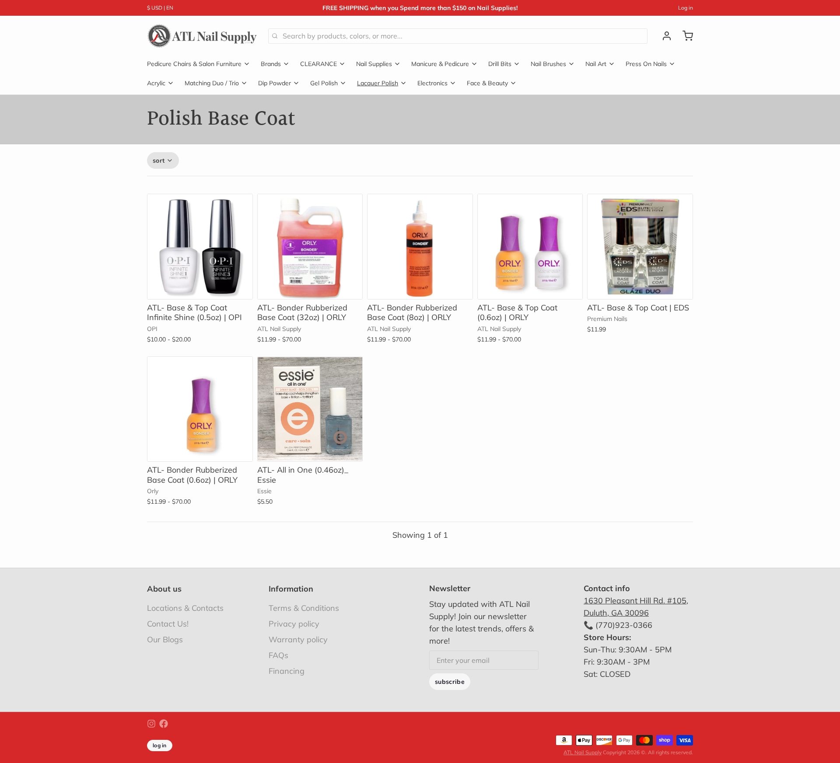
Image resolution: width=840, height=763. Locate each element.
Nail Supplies (374, 64)
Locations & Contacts (185, 608)
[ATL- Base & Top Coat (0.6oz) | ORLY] (530, 247)
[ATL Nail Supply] (202, 36)
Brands (271, 64)
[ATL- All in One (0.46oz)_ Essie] (310, 409)
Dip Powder (274, 83)
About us (164, 589)
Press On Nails (646, 64)
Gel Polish (324, 83)
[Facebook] (163, 723)
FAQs (278, 655)
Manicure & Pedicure (440, 64)
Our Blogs (165, 639)
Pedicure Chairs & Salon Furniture (194, 64)
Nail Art (595, 64)
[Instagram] (151, 723)
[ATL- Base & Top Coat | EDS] (640, 247)
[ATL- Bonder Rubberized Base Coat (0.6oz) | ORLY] (200, 409)
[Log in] (663, 36)
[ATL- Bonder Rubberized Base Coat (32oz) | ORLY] (310, 247)
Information (291, 589)
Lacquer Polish (377, 83)
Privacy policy (294, 624)
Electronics (432, 83)
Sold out (640, 287)
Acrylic (156, 83)
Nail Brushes (548, 64)
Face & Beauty (487, 83)
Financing (286, 671)
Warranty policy (298, 639)
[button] (200, 287)
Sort (158, 160)
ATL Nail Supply (583, 752)
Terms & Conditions (304, 608)
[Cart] (684, 36)
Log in (685, 7)
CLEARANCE (318, 64)
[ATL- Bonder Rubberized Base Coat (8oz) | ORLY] (420, 247)
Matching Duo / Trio (212, 83)
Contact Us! (168, 624)
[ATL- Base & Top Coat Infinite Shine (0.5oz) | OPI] (200, 247)
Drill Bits (499, 64)
